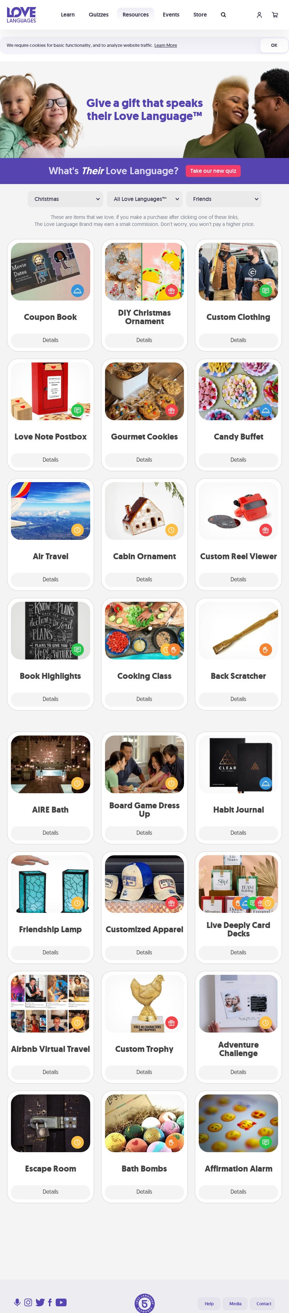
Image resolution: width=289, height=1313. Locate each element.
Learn (68, 14)
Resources (136, 14)
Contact (264, 1304)
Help (209, 1304)
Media (235, 1304)
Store (200, 14)
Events (171, 14)
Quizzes (99, 14)
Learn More (165, 45)
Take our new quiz (213, 171)
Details (51, 340)
